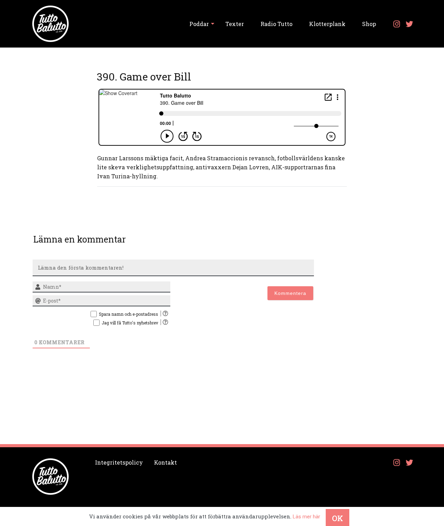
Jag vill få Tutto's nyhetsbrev (130, 322)
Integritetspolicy (119, 462)
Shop (369, 23)
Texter (234, 23)
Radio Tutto (276, 23)
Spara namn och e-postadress (128, 314)
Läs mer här (306, 517)
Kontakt (165, 462)
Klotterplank (327, 23)
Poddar (199, 23)
